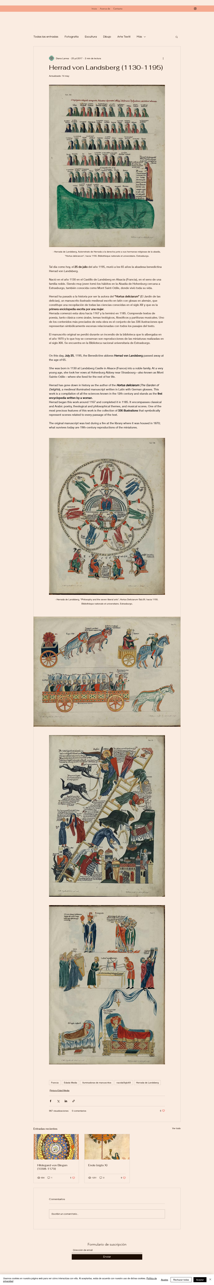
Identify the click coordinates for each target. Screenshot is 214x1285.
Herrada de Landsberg (147, 1082)
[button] (176, 37)
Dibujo (107, 36)
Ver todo (176, 1128)
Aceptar (200, 1279)
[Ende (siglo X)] (107, 1146)
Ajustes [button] (164, 1279)
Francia (55, 1082)
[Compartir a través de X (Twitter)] (58, 1101)
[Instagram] (195, 8)
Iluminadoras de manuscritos (96, 1082)
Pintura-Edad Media (59, 1090)
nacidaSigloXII (124, 1082)
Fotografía (71, 36)
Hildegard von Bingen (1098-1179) (52, 1167)
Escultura (91, 36)
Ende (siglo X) (97, 1165)
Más (139, 36)
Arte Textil (123, 36)
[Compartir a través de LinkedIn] (65, 1101)
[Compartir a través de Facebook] (50, 1101)
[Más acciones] (163, 58)
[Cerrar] (210, 1279)
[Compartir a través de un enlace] (73, 1101)
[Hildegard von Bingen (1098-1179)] (56, 1146)
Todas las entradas (45, 36)
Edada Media (70, 1082)
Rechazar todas (181, 1279)
